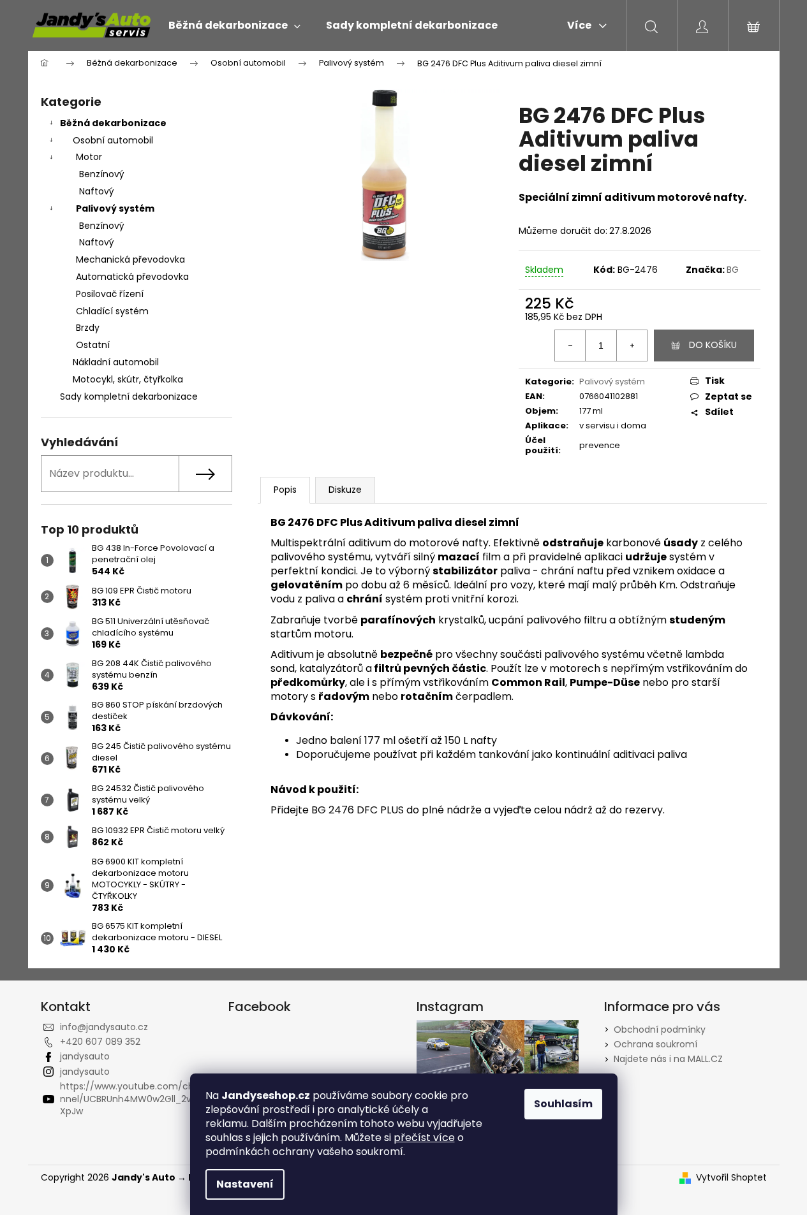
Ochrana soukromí (655, 1044)
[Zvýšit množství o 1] (631, 345)
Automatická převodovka (132, 276)
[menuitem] (234, 25)
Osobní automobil (113, 140)
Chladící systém (112, 311)
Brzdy (88, 327)
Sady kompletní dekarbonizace (129, 396)
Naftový (96, 191)
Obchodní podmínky (660, 1029)
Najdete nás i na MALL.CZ (668, 1058)
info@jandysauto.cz (104, 1027)
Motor (89, 156)
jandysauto (85, 1056)
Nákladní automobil (116, 362)
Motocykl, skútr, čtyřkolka (128, 379)
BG (733, 269)
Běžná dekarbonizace (113, 123)
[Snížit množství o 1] (570, 345)
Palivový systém (115, 208)
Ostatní (93, 344)
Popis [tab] (285, 489)
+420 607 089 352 (100, 1041)
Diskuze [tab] (345, 489)
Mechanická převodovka (130, 259)
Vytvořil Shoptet (731, 1178)
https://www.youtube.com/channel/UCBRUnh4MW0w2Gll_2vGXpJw (130, 1098)
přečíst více (424, 1137)
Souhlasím (563, 1103)
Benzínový (101, 174)
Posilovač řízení (110, 293)
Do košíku (713, 344)
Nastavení (245, 1184)
